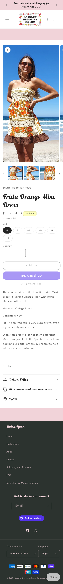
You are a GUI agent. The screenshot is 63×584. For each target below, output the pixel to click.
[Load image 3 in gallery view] (47, 173)
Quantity (7, 246)
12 (42, 231)
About (9, 451)
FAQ (8, 475)
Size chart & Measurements (22, 483)
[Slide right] (59, 173)
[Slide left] (3, 173)
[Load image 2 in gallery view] (31, 173)
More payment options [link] (32, 284)
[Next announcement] (56, 4)
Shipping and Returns (18, 467)
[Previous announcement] (6, 4)
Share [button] (10, 366)
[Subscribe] (47, 506)
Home (9, 436)
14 (54, 231)
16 (9, 239)
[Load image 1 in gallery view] (15, 173)
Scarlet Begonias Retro (26, 578)
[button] (7, 19)
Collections (12, 444)
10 (30, 231)
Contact (11, 459)
